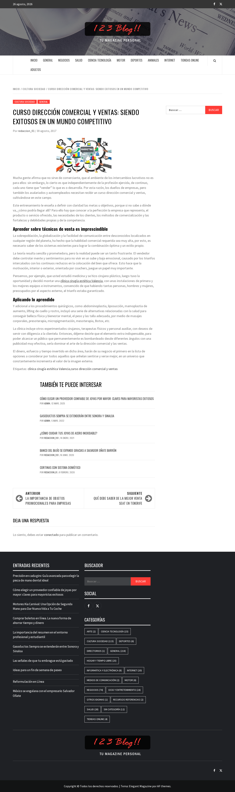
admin (47, 403)
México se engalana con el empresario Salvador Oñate (44, 693)
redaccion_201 (51, 437)
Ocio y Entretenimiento (124, 690)
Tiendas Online (190, 60)
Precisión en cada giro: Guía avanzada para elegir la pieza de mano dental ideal (46, 578)
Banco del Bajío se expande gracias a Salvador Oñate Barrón (78, 450)
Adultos (35, 69)
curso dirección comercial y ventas (94, 369)
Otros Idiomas (97, 699)
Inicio (33, 60)
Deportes (136, 60)
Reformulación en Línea (28, 682)
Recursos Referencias (128, 699)
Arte (91, 631)
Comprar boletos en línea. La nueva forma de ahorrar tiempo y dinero (42, 620)
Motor (121, 60)
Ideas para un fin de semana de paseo (37, 670)
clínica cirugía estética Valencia (81, 281)
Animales (153, 60)
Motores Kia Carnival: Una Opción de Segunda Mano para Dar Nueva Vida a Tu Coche (42, 606)
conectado (51, 535)
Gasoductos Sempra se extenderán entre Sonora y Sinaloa (77, 416)
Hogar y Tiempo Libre (101, 660)
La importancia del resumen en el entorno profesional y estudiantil (40, 634)
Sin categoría (114, 709)
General (48, 60)
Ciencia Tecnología (99, 60)
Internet (169, 60)
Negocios (64, 60)
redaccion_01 (26, 131)
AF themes (164, 786)
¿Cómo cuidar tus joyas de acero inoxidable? (68, 433)
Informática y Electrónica (104, 670)
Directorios (96, 651)
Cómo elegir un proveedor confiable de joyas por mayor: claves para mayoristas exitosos (97, 398)
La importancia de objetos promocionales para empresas (48, 498)
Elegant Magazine (140, 786)
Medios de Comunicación (103, 680)
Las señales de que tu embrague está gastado (43, 661)
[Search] (214, 60)
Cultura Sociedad (25, 101)
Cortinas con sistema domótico (60, 467)
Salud (78, 60)
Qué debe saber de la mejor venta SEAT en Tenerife (118, 498)
